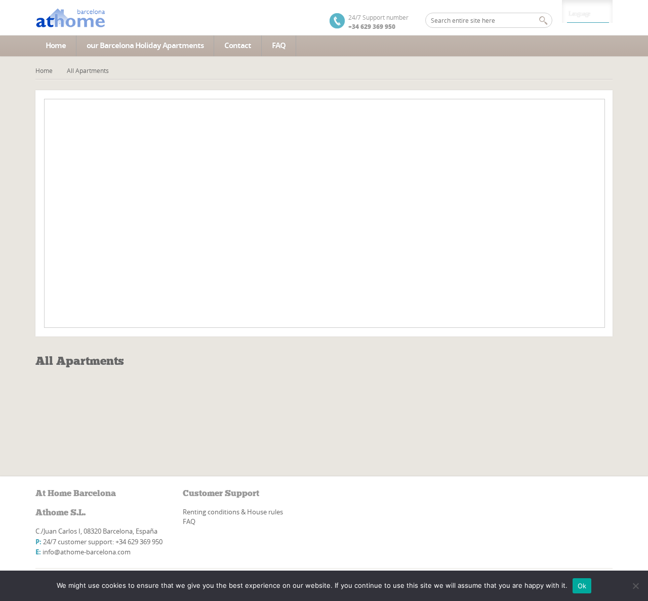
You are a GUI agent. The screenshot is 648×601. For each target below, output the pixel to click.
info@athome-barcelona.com (87, 551)
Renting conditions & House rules (233, 511)
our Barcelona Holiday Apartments (145, 45)
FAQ (279, 45)
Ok (582, 586)
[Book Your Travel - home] (76, 18)
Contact (237, 45)
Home (56, 45)
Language (579, 13)
